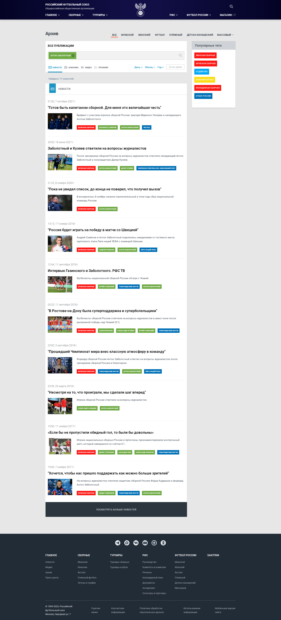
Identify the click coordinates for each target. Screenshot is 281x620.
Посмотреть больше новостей (116, 509)
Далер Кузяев (127, 168)
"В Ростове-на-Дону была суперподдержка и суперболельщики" (102, 311)
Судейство (201, 71)
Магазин (226, 15)
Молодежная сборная (208, 88)
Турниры (99, 15)
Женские (82, 567)
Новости (57, 67)
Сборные (75, 15)
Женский (144, 34)
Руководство (149, 562)
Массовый (180, 588)
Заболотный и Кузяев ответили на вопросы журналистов (97, 148)
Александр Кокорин (145, 452)
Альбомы (73, 67)
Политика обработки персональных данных (152, 610)
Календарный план (152, 577)
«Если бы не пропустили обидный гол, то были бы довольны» (101, 432)
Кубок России (203, 96)
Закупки (213, 555)
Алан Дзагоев (125, 452)
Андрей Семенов (106, 250)
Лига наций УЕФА (148, 250)
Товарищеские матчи (128, 287)
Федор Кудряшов (106, 493)
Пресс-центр (52, 577)
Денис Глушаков (106, 452)
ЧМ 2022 (146, 127)
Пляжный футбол (87, 577)
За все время (175, 67)
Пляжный (175, 34)
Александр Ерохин (125, 331)
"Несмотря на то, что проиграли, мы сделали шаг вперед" (97, 392)
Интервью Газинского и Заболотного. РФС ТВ (86, 271)
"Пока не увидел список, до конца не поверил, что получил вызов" (104, 189)
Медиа (48, 567)
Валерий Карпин (205, 80)
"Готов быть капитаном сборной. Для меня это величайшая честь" (104, 108)
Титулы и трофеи (87, 583)
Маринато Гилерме (107, 127)
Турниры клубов (119, 567)
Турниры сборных (119, 562)
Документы (148, 583)
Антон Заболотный (129, 127)
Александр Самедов (87, 408)
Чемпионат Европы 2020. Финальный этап (156, 168)
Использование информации (192, 610)
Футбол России (197, 15)
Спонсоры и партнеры (154, 593)
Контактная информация (118, 610)
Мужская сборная (86, 127)
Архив (48, 572)
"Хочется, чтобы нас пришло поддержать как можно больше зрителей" (108, 473)
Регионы (147, 572)
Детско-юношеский (200, 34)
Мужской (127, 34)
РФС (172, 15)
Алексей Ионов (106, 331)
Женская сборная (205, 55)
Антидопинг (148, 588)
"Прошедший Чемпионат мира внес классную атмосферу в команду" (107, 352)
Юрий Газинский (106, 287)
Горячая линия (95, 610)
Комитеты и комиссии (154, 567)
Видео (88, 67)
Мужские (82, 562)
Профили (103, 67)
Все (114, 34)
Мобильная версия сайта (225, 610)
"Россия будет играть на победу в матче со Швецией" (93, 230)
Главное (51, 15)
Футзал (160, 34)
